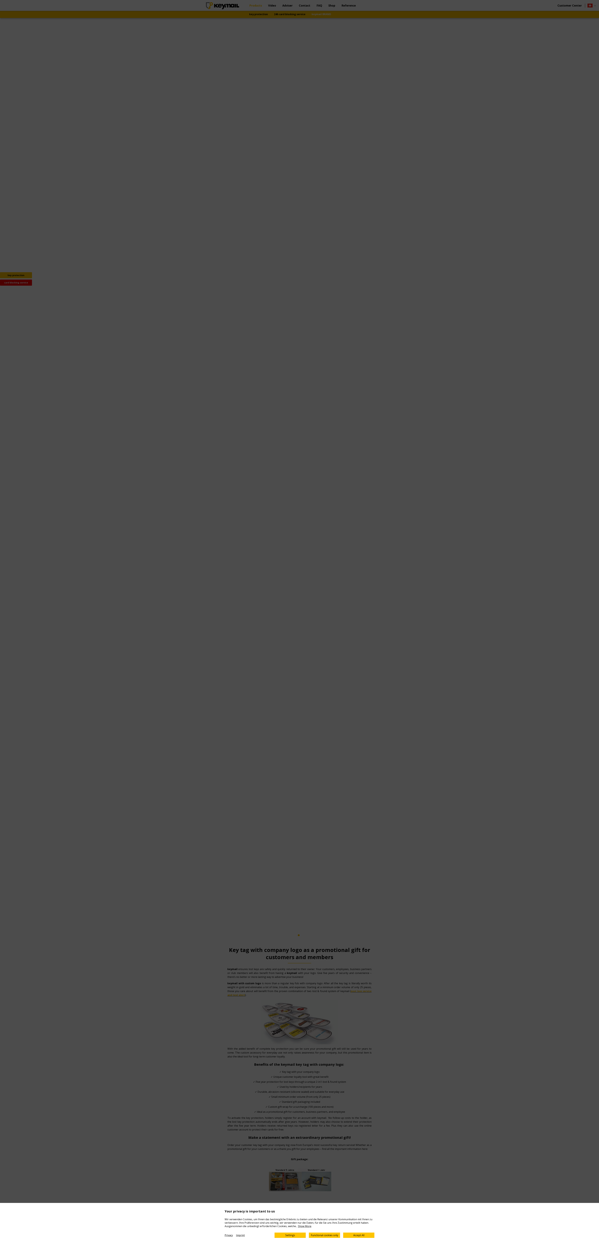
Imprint (240, 1235)
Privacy (229, 1235)
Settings (290, 1235)
